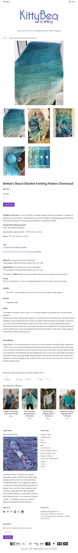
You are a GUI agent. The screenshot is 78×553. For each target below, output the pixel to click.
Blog (42, 445)
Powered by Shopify (50, 549)
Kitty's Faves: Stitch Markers (50, 458)
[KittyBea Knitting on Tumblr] (19, 512)
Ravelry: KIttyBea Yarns (48, 453)
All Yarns (43, 442)
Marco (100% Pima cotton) (22, 477)
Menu (7, 2)
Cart (73, 2)
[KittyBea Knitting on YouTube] (22, 512)
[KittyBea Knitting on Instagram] (15, 512)
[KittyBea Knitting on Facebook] (8, 512)
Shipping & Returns (47, 456)
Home (4, 38)
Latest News (7, 431)
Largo (32, 483)
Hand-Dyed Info (46, 448)
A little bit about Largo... (10, 434)
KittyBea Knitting (38, 549)
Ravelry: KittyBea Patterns (49, 450)
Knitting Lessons (46, 434)
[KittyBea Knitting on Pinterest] (11, 512)
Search (43, 466)
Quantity (6, 194)
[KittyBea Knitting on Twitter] (4, 512)
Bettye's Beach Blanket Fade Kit (14, 252)
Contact (43, 464)
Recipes (43, 461)
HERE (41, 373)
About (42, 440)
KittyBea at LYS (45, 437)
